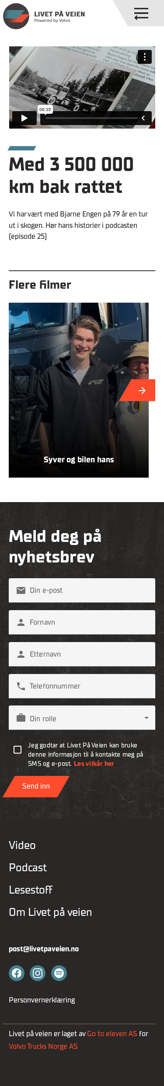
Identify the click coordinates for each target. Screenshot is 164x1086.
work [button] (21, 717)
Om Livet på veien (50, 912)
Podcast (28, 867)
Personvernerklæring (42, 1000)
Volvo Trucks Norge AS (44, 1046)
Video (22, 845)
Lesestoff (30, 889)
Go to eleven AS (112, 1034)
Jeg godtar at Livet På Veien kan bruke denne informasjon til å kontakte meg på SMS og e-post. (85, 755)
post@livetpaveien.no (44, 949)
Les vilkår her (94, 764)
